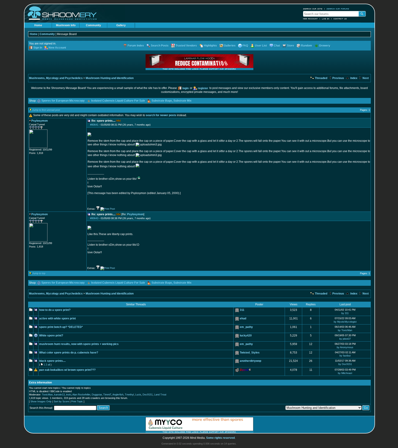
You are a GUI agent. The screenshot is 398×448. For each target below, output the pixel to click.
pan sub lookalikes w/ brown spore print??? (67, 369)
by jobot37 (345, 338)
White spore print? (51, 335)
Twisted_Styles (250, 352)
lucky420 (246, 335)
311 (242, 310)
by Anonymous (345, 347)
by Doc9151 (345, 364)
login (185, 88)
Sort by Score (61, 401)
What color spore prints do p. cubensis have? (68, 352)
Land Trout (160, 394)
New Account (310, 18)
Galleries (230, 45)
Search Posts (160, 45)
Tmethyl (129, 394)
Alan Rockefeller (81, 394)
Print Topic (77, 401)
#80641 (94, 124)
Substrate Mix (182, 100)
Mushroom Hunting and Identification (110, 78)
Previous (338, 78)
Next (365, 78)
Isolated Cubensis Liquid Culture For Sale (118, 100)
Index (353, 78)
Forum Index (136, 45)
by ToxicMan (345, 330)
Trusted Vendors (186, 45)
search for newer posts (161, 115)
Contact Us (340, 18)
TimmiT (107, 394)
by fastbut (345, 355)
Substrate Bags (162, 100)
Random (306, 45)
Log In (325, 18)
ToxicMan (47, 394)
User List (261, 45)
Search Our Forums (338, 8)
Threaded (320, 78)
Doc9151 (148, 394)
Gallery (121, 25)
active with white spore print (57, 318)
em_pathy (246, 327)
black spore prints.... (52, 361)
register (203, 88)
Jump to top (38, 273)
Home (38, 25)
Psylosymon (135, 214)
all (49, 364)
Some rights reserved (220, 437)
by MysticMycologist (345, 321)
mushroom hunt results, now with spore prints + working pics (79, 344)
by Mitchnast (345, 373)
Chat (277, 45)
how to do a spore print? (54, 310)
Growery (324, 45)
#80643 (94, 218)
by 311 (345, 313)
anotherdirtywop (250, 361)
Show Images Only (41, 401)
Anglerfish (117, 394)
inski (68, 394)
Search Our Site (312, 8)
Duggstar (97, 394)
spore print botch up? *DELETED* (61, 327)
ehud (243, 318)
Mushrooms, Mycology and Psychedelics (56, 78)
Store (290, 45)
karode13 (59, 394)
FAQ (245, 45)
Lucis (138, 394)
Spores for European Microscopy (63, 100)
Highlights (210, 45)
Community (93, 25)
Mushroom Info (66, 25)
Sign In (37, 47)
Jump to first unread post (46, 110)
